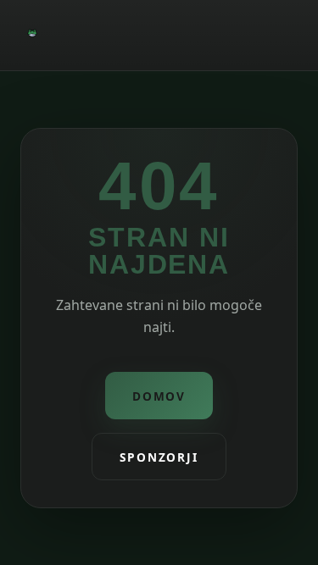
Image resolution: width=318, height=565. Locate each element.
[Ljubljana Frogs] (32, 35)
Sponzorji (159, 457)
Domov (159, 396)
